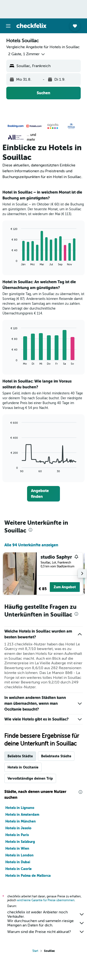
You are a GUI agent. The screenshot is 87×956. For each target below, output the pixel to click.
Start (35, 951)
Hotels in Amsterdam (22, 814)
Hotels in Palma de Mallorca (28, 876)
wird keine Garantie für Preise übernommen (45, 900)
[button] (8, 26)
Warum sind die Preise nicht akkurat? (39, 932)
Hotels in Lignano (19, 808)
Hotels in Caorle (18, 869)
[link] (43, 494)
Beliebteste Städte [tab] (56, 756)
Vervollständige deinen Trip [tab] (30, 778)
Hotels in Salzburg (20, 842)
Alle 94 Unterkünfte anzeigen (31, 545)
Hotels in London (19, 855)
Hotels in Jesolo (18, 828)
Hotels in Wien (17, 848)
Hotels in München (20, 821)
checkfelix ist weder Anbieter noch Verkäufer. (37, 914)
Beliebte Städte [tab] (20, 756)
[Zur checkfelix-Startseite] (31, 25)
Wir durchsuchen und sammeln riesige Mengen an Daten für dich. (40, 923)
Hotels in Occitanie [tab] (22, 767)
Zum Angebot (65, 587)
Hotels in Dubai (17, 862)
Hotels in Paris (17, 835)
